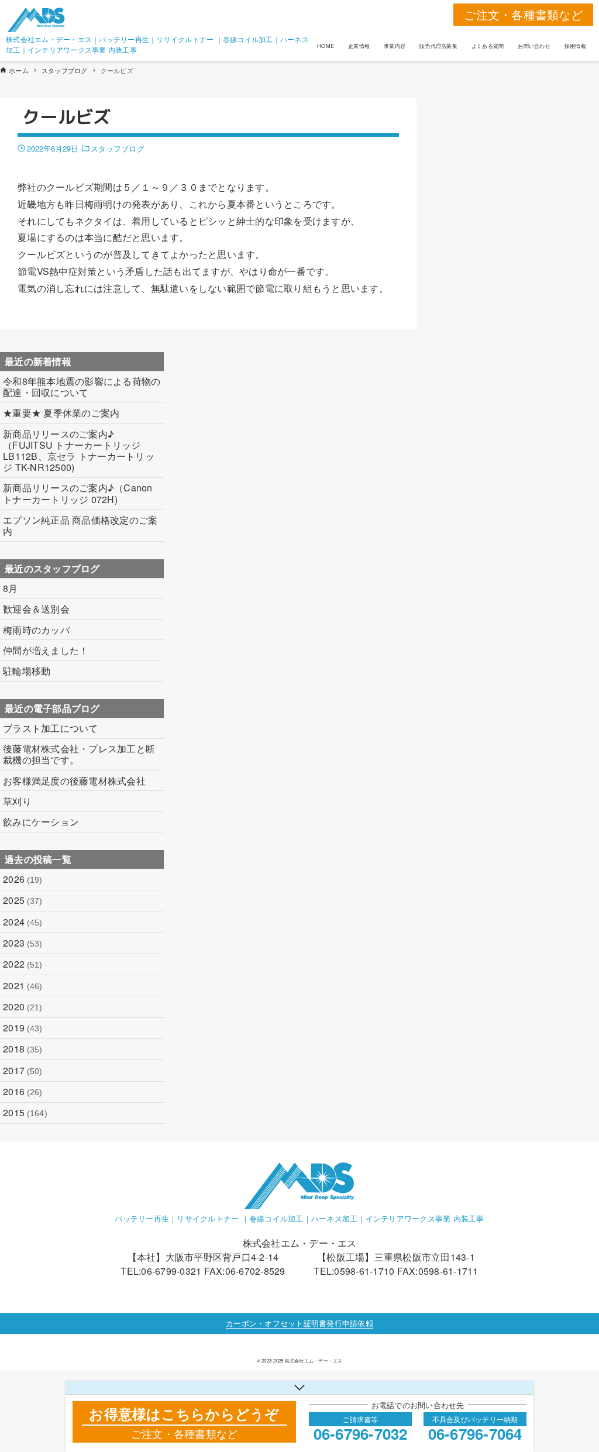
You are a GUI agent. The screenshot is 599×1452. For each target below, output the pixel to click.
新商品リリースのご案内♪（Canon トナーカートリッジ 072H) (78, 493)
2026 (23, 879)
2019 (23, 1027)
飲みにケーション (41, 821)
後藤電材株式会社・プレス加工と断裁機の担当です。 (79, 754)
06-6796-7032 (361, 1433)
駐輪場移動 (26, 670)
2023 (23, 942)
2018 (23, 1048)
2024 (23, 921)
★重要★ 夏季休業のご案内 (61, 412)
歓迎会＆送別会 (36, 608)
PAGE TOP (573, 1397)
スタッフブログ (117, 148)
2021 (23, 985)
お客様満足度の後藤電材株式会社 (74, 780)
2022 (23, 964)
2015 (25, 1112)
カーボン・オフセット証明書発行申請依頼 (299, 1323)
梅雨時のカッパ (36, 629)
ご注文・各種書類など (523, 14)
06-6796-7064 (475, 1433)
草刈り (17, 801)
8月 (10, 588)
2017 (23, 1070)
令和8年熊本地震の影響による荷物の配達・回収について (81, 387)
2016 (23, 1091)
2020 (23, 1006)
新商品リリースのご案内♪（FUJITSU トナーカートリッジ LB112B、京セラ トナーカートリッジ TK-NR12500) (78, 450)
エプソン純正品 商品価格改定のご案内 (80, 525)
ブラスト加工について (50, 728)
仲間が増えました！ (45, 650)
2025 (23, 900)
